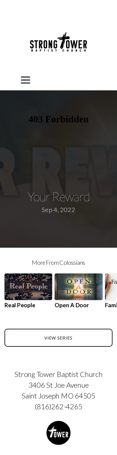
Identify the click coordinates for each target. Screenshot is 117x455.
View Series (58, 338)
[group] (28, 293)
